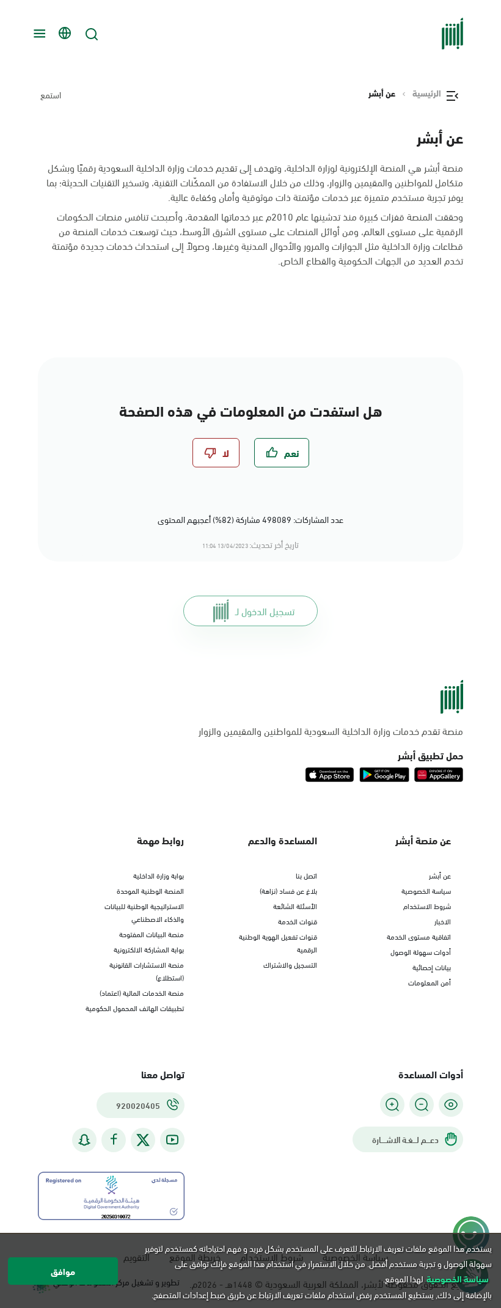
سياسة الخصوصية (426, 890)
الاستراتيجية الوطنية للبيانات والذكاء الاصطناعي (144, 912)
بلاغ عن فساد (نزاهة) (288, 890)
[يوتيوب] (172, 1139)
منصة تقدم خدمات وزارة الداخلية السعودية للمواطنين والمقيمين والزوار (331, 730)
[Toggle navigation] (38, 33)
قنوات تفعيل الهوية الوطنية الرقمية (278, 942)
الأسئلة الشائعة (295, 905)
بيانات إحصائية (431, 966)
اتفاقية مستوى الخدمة (419, 936)
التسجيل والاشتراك (290, 964)
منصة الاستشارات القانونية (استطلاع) (146, 970)
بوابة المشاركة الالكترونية (149, 948)
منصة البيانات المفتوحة (151, 933)
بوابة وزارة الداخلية (158, 875)
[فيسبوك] (113, 1139)
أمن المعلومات (429, 981)
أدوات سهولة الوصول (420, 951)
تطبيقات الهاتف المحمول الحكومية (135, 1007)
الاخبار (442, 920)
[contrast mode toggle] (451, 1104)
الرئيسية (426, 93)
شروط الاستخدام (427, 905)
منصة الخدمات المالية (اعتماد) (142, 992)
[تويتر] (143, 1140)
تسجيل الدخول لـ (264, 610)
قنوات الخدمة (297, 920)
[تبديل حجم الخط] (421, 1104)
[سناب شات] (84, 1139)
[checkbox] (281, 452)
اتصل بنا (306, 875)
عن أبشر (440, 875)
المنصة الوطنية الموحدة (150, 890)
